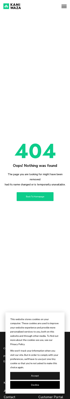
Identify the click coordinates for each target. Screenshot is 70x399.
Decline (35, 384)
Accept (35, 375)
